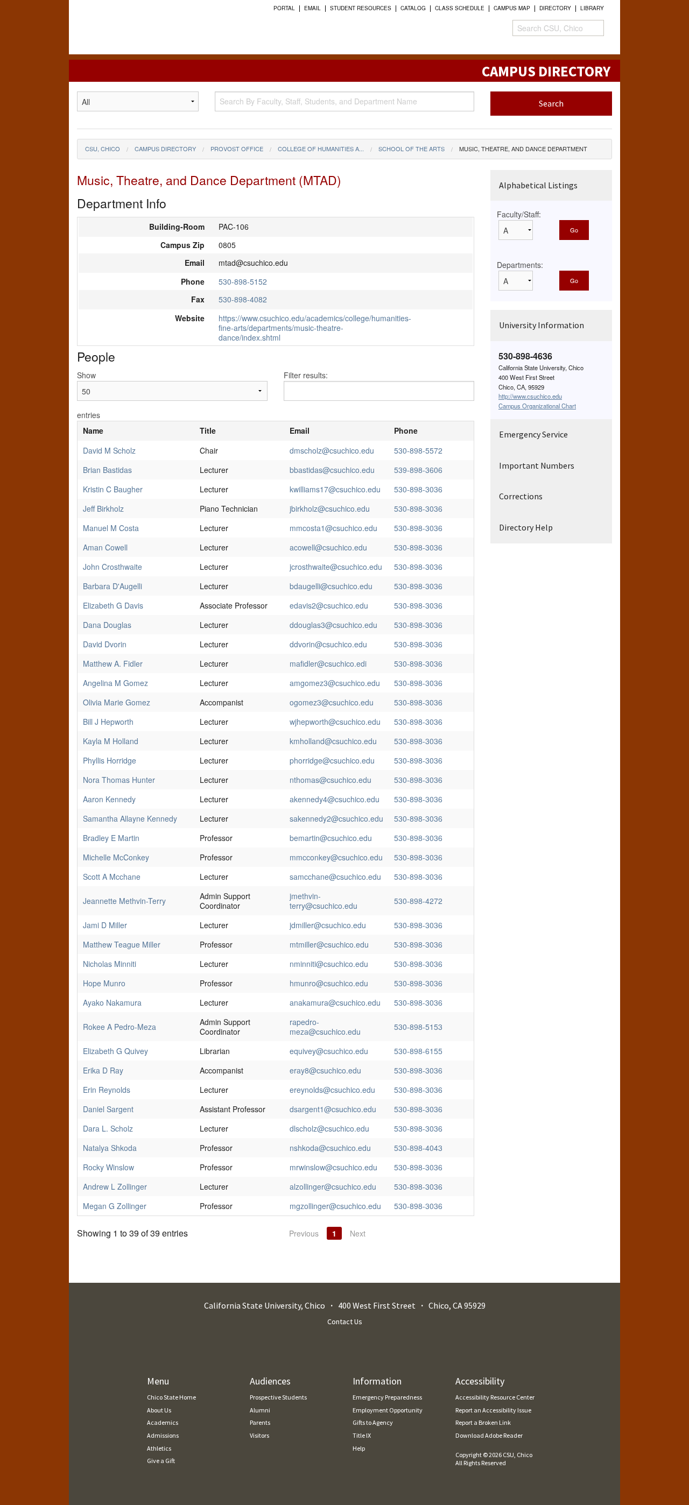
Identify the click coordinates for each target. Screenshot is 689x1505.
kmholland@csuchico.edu (333, 741)
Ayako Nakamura (112, 1002)
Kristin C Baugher (113, 489)
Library (592, 8)
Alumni (260, 1410)
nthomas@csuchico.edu (330, 779)
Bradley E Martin (111, 837)
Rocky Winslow (108, 1167)
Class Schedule (459, 8)
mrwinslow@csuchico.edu (333, 1167)
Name (93, 430)
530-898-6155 (418, 1050)
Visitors (259, 1435)
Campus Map (512, 8)
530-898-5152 (243, 281)
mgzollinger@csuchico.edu (335, 1205)
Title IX (362, 1435)
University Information (541, 325)
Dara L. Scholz (108, 1128)
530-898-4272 (418, 900)
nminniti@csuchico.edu (329, 963)
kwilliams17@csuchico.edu (335, 489)
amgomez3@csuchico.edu (335, 682)
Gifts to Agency (373, 1422)
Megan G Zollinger (114, 1205)
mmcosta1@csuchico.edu (333, 527)
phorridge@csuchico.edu (332, 760)
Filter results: (306, 375)
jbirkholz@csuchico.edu (330, 508)
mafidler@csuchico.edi (328, 663)
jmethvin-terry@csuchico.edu (323, 901)
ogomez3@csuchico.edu (332, 702)
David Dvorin (104, 644)
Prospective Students (278, 1397)
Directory (555, 8)
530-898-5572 (418, 450)
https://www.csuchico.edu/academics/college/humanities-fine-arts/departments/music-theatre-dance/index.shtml (315, 328)
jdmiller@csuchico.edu (328, 925)
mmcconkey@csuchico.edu (336, 857)
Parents (260, 1422)
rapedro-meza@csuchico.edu (325, 1026)
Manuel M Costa (111, 527)
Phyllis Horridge (109, 760)
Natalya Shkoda (110, 1147)
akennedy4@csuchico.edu (334, 799)
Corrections (521, 496)
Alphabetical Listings (538, 185)
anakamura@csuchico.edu (335, 1002)
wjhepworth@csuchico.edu (335, 721)
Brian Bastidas (107, 469)
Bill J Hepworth (108, 721)
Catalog (413, 8)
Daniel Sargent (108, 1109)
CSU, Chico (102, 148)
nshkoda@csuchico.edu (330, 1147)
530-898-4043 (418, 1147)
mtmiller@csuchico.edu (329, 944)
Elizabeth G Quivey (115, 1050)
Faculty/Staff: (519, 214)
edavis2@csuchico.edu (329, 605)
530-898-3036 (418, 489)
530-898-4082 (243, 299)
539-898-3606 (418, 469)
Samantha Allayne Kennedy (130, 818)
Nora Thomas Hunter (119, 779)
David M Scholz (109, 450)
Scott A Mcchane (111, 876)
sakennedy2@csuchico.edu (336, 818)
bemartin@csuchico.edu (331, 837)
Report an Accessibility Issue (493, 1410)
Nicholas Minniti (109, 963)
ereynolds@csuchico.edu (332, 1089)
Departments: (520, 264)
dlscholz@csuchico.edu (329, 1128)
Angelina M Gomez (115, 682)
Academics (162, 1422)
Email (312, 8)
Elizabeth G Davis (113, 605)
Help (359, 1448)
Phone (406, 430)
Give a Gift (161, 1461)
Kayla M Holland (110, 741)
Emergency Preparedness (387, 1397)
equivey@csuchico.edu (329, 1050)
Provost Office (236, 148)
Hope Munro (104, 983)
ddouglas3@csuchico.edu (333, 624)
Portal (284, 8)
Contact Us (344, 1321)
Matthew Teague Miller (121, 944)
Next (357, 1233)
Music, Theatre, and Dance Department (523, 148)
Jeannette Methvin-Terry (124, 900)
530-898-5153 (418, 1026)
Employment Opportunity (388, 1410)
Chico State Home (171, 1397)
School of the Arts (411, 148)
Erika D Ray (103, 1070)
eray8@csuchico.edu (325, 1070)
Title (208, 430)
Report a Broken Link (483, 1422)
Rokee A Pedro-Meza (119, 1026)
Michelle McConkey (116, 857)
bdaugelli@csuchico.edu (331, 586)
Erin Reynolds (106, 1089)
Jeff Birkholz (103, 508)
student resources (360, 8)
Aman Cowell (105, 547)
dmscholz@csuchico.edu (332, 450)
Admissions (163, 1435)
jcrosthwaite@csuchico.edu (336, 566)
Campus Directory (165, 148)
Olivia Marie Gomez (116, 702)
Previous (304, 1233)
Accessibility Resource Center (495, 1397)
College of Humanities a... (321, 148)
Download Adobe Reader (489, 1435)
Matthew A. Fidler (113, 663)
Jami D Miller (105, 925)
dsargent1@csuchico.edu (333, 1109)
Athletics (159, 1448)
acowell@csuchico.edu (328, 547)
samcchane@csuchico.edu (335, 876)
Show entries (88, 395)
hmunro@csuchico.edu (329, 983)
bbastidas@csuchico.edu (332, 469)
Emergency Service (533, 434)
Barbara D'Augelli (112, 586)
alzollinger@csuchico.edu (333, 1186)
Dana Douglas (107, 624)
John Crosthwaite (112, 566)
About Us (159, 1410)
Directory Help (526, 527)
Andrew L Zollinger (115, 1186)
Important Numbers (536, 465)
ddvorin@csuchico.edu (328, 644)
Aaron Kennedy (109, 799)
